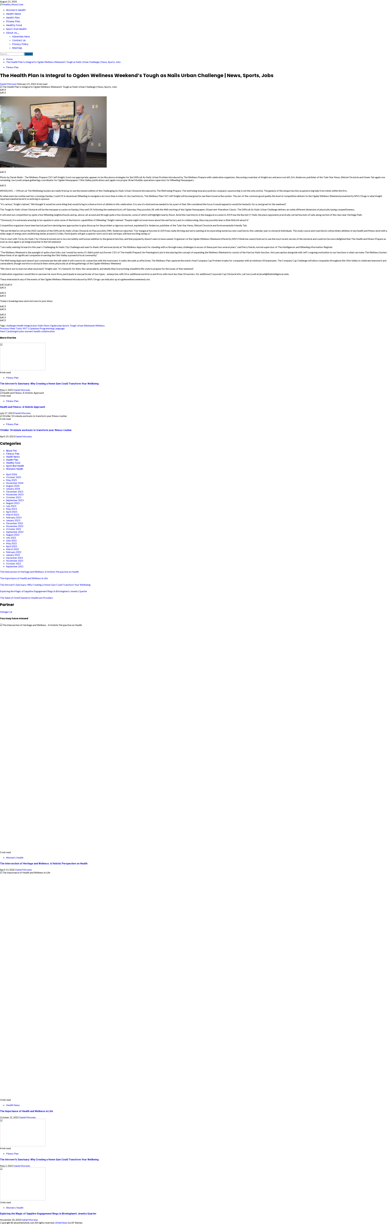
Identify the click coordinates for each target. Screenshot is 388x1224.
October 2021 (13, 563)
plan (60, 325)
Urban (80, 325)
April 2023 (11, 511)
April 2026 (11, 474)
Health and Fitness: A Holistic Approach (22, 407)
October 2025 (13, 477)
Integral (28, 325)
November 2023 (14, 494)
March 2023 (12, 514)
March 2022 (12, 549)
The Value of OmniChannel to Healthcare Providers (27, 597)
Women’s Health (16, 10)
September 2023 (14, 500)
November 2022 (14, 526)
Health (19, 325)
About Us (11, 33)
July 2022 (11, 537)
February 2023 (13, 517)
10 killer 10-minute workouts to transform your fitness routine (36, 430)
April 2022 (11, 546)
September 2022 (14, 531)
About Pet (11, 450)
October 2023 (13, 497)
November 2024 (14, 482)
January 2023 (13, 520)
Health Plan (13, 17)
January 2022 (13, 554)
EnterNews (62, 1222)
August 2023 (12, 503)
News (46, 325)
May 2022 (11, 543)
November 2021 (14, 560)
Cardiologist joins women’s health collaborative (27, 331)
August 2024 (12, 485)
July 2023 (11, 505)
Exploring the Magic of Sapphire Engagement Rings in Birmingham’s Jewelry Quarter (43, 591)
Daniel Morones (8, 83)
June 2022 (11, 540)
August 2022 (12, 534)
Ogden (53, 325)
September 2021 (14, 566)
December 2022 (14, 523)
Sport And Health (16, 29)
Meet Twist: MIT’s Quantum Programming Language (32, 328)
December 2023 (14, 491)
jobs (35, 325)
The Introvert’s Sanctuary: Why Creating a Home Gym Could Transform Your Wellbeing (49, 383)
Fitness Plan (13, 21)
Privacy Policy (20, 44)
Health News (13, 14)
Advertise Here (21, 36)
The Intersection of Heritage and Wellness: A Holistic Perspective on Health (39, 571)
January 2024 (13, 488)
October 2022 (13, 528)
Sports (65, 325)
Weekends (89, 325)
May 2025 (11, 480)
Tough (73, 325)
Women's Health (14, 468)
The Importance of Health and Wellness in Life (24, 578)
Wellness (100, 325)
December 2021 (14, 557)
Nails (40, 325)
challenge (11, 325)
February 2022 (13, 551)
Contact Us (19, 40)
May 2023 (11, 508)
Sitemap (17, 48)
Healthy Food (14, 25)
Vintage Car (6, 611)
